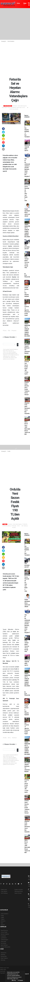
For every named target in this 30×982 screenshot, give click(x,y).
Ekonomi (3, 921)
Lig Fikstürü (4, 937)
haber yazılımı (3, 974)
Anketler (3, 954)
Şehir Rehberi (4, 945)
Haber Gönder (18, 893)
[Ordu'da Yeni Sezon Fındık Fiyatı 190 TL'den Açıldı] (11, 537)
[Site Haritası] (19, 883)
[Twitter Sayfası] (4, 883)
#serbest (14, 737)
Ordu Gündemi (19, 4)
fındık (15, 631)
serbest (17, 636)
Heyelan (5, 236)
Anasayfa (3, 41)
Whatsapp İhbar (19, 891)
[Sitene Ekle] (22, 883)
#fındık (4, 737)
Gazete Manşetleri (5, 947)
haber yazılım (3, 978)
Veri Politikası (4, 893)
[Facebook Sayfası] (2, 883)
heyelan (10, 246)
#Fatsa (4, 330)
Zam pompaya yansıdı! (27, 246)
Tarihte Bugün (4, 939)
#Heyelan (13, 330)
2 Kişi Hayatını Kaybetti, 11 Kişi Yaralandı (27, 131)
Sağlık (2, 917)
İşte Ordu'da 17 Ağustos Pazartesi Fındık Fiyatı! (27, 310)
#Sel (9, 330)
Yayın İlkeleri (4, 891)
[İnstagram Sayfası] (7, 883)
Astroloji (3, 960)
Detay (14, 980)
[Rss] (16, 883)
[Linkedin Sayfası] (13, 883)
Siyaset (3, 924)
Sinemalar (3, 941)
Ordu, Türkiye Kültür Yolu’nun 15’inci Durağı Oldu (26, 262)
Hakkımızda (4, 889)
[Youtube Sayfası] (10, 883)
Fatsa (4, 211)
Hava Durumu (4, 930)
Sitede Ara (3, 952)
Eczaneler (3, 936)
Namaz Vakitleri (5, 934)
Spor (2, 923)
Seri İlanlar (3, 943)
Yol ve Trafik (4, 932)
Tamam (21, 980)
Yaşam (2, 919)
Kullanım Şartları (19, 889)
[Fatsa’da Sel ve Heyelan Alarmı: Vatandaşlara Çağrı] (11, 118)
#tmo (9, 737)
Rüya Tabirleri (4, 958)
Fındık (9, 451)
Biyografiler (4, 956)
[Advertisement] (15, 24)
